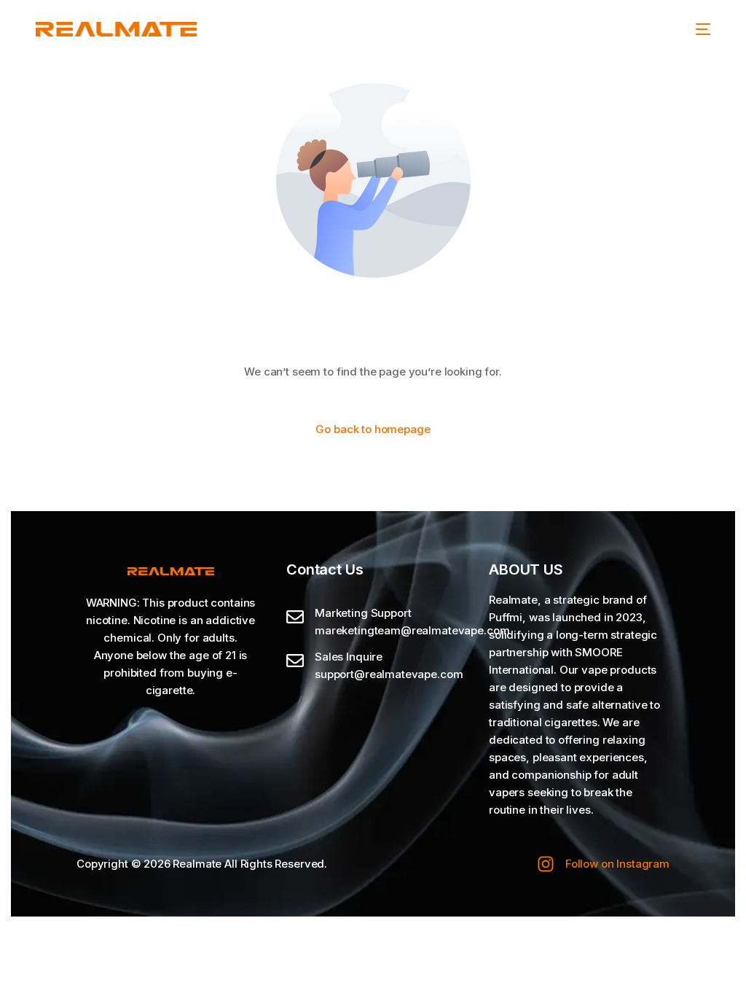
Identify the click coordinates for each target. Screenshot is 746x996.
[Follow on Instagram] (545, 864)
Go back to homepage (372, 429)
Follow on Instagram (617, 864)
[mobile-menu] (703, 29)
